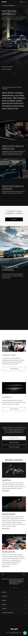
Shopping (4, 596)
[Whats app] (25, 633)
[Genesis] (4, 2)
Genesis (4, 600)
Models (4, 592)
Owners (4, 604)
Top (24, 574)
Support (4, 608)
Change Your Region (7, 612)
